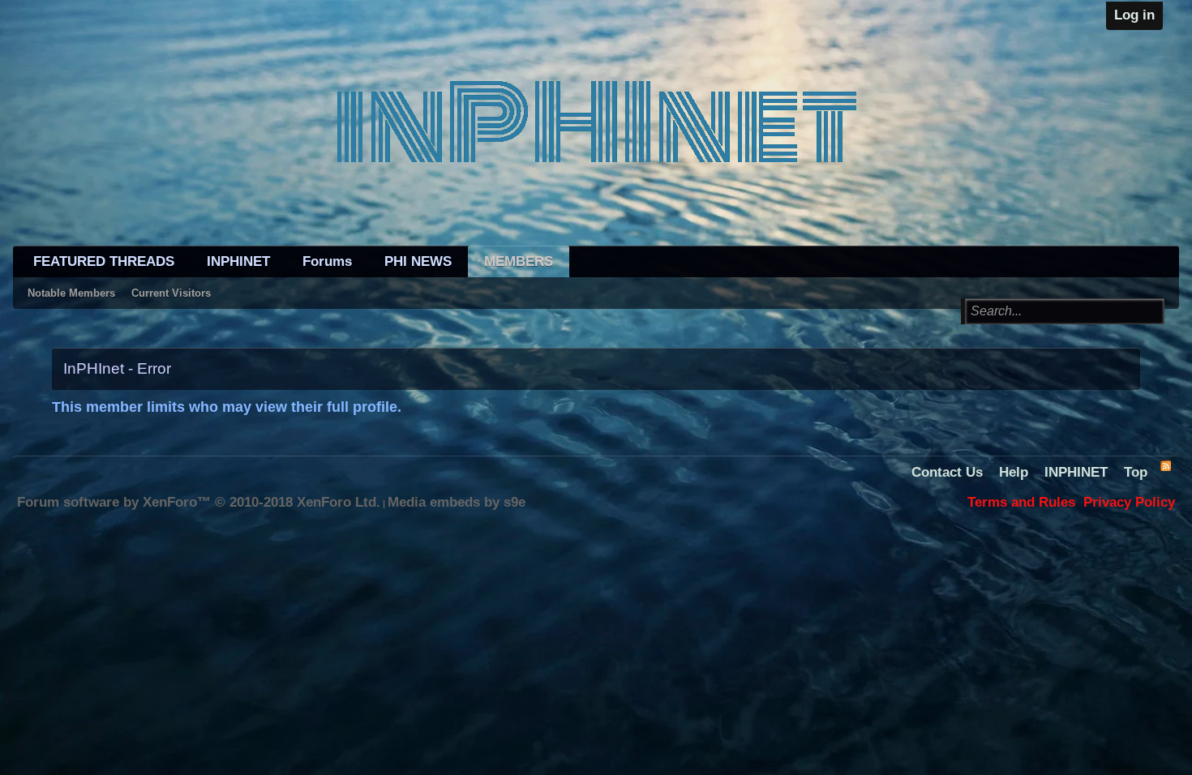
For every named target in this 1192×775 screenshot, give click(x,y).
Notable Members (71, 293)
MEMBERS (518, 261)
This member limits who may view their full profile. (226, 407)
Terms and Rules (1021, 502)
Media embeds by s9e (456, 502)
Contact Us (947, 472)
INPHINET (238, 261)
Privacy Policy (1129, 502)
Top (1135, 472)
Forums (327, 261)
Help (1013, 472)
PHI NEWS (418, 261)
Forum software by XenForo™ (198, 502)
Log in (1134, 15)
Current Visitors (171, 293)
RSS (1165, 465)
